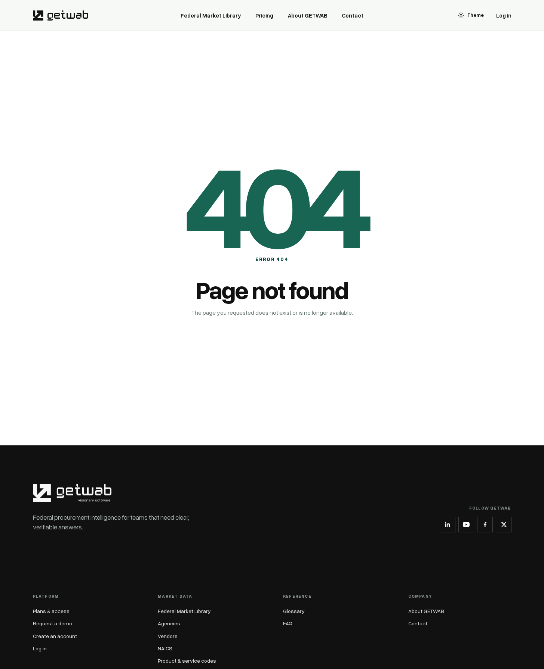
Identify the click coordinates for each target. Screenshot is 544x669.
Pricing (264, 15)
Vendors (168, 636)
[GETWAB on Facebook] (485, 524)
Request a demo (52, 623)
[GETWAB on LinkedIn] (447, 524)
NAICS (165, 648)
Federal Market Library (211, 15)
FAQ (287, 623)
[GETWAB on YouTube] (466, 524)
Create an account (55, 636)
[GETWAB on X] (503, 524)
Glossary (294, 611)
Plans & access (51, 611)
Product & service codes (187, 660)
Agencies (169, 623)
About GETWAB (308, 15)
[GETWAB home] (60, 15)
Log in (503, 15)
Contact (352, 15)
